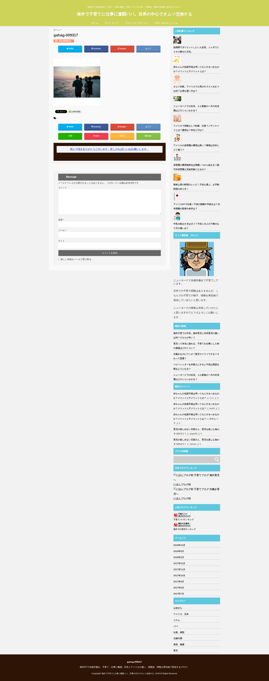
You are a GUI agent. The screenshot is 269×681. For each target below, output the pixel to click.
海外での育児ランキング (184, 529)
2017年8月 (178, 587)
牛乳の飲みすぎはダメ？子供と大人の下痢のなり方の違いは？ (196, 226)
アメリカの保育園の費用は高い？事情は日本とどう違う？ (196, 147)
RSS (123, 136)
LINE (70, 136)
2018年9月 (178, 551)
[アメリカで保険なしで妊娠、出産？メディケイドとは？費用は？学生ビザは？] (177, 118)
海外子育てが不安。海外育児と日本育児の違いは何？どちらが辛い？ (196, 335)
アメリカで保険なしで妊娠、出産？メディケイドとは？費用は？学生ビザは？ (196, 127)
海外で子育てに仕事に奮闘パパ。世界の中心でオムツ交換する (134, 14)
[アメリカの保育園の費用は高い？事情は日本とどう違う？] (177, 138)
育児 (175, 650)
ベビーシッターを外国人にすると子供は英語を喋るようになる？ (196, 366)
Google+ (123, 48)
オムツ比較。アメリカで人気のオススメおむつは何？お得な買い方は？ (196, 88)
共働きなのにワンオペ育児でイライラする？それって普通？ (196, 356)
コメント (62, 187)
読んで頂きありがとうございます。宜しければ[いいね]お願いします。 (109, 149)
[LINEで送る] (75, 111)
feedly (149, 136)
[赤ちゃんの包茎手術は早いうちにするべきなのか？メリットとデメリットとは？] (177, 59)
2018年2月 (178, 557)
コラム (176, 620)
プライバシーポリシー (136, 23)
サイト (61, 241)
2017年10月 (179, 575)
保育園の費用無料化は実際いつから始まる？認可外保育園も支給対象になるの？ (196, 167)
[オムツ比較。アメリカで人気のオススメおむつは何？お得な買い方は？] (177, 79)
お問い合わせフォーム (166, 23)
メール (62, 230)
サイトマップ (112, 23)
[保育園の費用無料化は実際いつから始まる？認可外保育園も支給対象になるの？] (177, 157)
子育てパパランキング (183, 519)
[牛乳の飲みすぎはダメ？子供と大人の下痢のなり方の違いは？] (177, 216)
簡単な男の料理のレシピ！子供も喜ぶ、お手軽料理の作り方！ (196, 186)
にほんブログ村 (182, 484)
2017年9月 (178, 581)
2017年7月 (178, 593)
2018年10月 (179, 545)
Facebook (96, 48)
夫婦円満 (177, 638)
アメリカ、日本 (181, 614)
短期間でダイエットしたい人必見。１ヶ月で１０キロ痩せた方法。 (196, 49)
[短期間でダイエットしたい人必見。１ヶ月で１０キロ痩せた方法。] (177, 40)
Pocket (96, 136)
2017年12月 (179, 563)
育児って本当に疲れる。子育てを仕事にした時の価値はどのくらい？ (196, 345)
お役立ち (177, 608)
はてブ (148, 48)
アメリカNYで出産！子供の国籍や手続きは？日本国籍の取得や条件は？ (196, 206)
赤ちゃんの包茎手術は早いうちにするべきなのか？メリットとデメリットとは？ (196, 69)
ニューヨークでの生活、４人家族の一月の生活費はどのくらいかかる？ (196, 108)
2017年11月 (179, 569)
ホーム (94, 23)
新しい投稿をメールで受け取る (76, 259)
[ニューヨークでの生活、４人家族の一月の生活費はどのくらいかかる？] (177, 99)
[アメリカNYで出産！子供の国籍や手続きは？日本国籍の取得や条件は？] (177, 197)
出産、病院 (178, 632)
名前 (61, 219)
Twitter (71, 48)
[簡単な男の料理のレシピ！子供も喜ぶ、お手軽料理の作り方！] (177, 177)
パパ (175, 626)
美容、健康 (178, 644)
